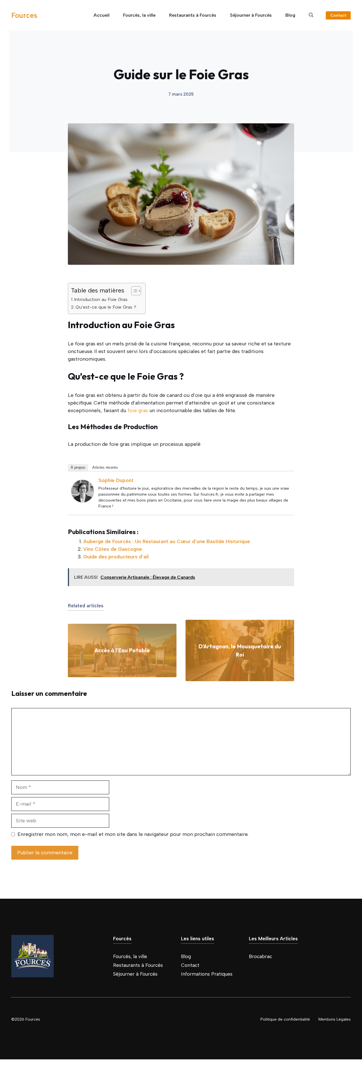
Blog (290, 15)
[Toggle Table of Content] (133, 291)
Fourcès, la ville (139, 15)
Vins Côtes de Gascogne (112, 549)
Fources (24, 15)
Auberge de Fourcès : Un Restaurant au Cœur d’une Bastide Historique (166, 541)
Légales (344, 1019)
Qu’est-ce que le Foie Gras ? (106, 307)
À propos (78, 467)
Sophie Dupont (115, 480)
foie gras (138, 410)
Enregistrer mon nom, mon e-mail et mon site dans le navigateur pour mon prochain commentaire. (133, 834)
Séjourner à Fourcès (251, 15)
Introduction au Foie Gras (101, 299)
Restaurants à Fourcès (192, 15)
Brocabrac (260, 956)
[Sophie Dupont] (82, 501)
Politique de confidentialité (285, 1019)
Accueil (101, 15)
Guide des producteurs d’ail (115, 557)
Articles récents (105, 467)
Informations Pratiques (206, 974)
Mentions (327, 1019)
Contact (338, 15)
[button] (311, 15)
